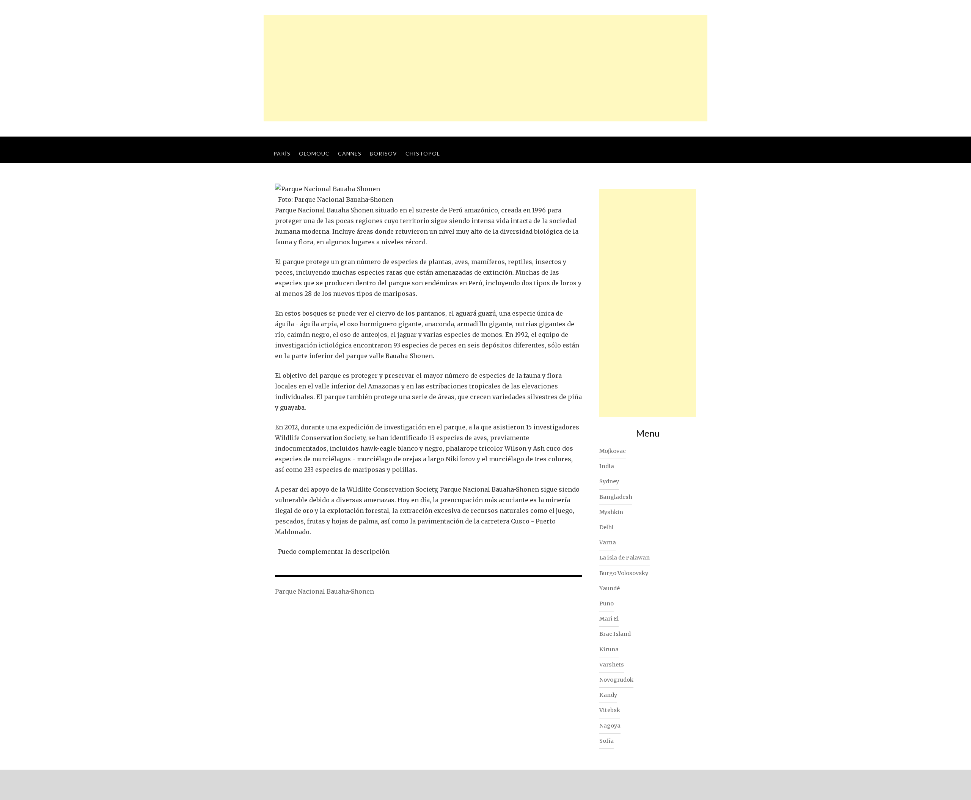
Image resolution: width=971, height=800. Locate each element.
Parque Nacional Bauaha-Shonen (324, 591)
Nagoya (610, 725)
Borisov (383, 153)
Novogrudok (616, 679)
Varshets (611, 664)
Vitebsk (609, 710)
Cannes (349, 153)
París (282, 153)
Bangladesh (615, 497)
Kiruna (609, 649)
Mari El (609, 618)
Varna (607, 542)
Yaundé (609, 588)
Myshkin (611, 512)
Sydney (609, 481)
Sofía (606, 740)
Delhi (606, 527)
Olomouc (314, 153)
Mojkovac (612, 451)
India (606, 466)
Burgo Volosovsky (623, 573)
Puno (606, 603)
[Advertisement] (485, 68)
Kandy (608, 695)
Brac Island (615, 633)
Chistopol (422, 153)
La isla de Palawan (624, 557)
